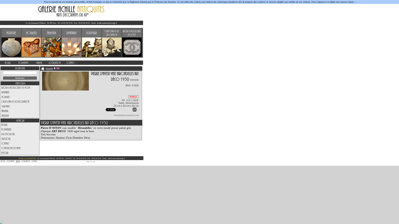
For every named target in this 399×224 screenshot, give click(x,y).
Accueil (4, 125)
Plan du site (91, 162)
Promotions (8, 134)
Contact (5, 143)
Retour (4, 153)
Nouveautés (6, 129)
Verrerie (5, 115)
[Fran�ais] (54, 68)
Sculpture (5, 106)
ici (355, 2)
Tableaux (4, 111)
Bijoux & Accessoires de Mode (15, 87)
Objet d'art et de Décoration (15, 101)
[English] (58, 68)
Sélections (6, 139)
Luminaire (5, 92)
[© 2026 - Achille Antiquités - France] (65, 90)
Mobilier (5, 97)
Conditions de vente (10, 148)
